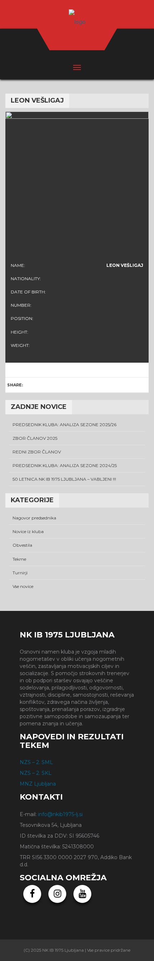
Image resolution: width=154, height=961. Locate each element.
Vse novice (23, 586)
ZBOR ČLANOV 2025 (35, 438)
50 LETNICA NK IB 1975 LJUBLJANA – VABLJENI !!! (64, 479)
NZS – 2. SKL (36, 773)
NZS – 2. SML (36, 762)
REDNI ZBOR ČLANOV (37, 451)
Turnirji (20, 572)
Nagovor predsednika (34, 517)
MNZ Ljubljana (38, 784)
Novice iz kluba (28, 531)
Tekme (19, 559)
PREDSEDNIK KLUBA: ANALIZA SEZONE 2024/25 (65, 465)
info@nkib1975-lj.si (60, 814)
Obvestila (22, 545)
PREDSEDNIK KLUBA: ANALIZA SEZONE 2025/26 (64, 424)
